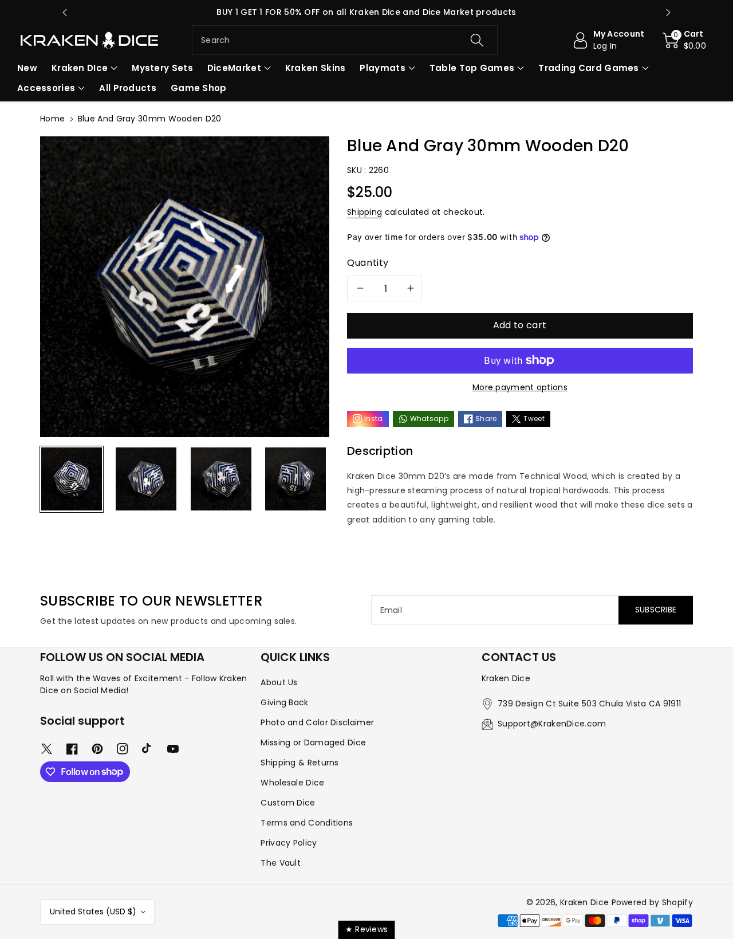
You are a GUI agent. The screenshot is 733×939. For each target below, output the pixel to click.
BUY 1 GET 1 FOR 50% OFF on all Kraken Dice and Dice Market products (366, 12)
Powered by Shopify (652, 902)
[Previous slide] (64, 12)
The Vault (281, 863)
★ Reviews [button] (366, 929)
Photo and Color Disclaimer (317, 722)
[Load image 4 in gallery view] (295, 479)
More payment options (520, 387)
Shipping (364, 212)
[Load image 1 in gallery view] (71, 479)
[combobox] (344, 40)
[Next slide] (668, 12)
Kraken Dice (584, 902)
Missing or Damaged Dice (313, 742)
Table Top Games (472, 68)
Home (52, 118)
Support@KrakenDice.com (552, 723)
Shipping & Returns (299, 762)
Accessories (46, 88)
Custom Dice (288, 802)
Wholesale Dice (292, 782)
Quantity (368, 262)
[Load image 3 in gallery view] (221, 479)
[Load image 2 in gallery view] (146, 479)
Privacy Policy (289, 842)
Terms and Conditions (307, 822)
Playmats (382, 68)
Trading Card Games (588, 68)
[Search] (476, 40)
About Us (279, 682)
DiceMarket (234, 68)
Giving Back (284, 702)
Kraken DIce (80, 68)
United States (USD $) (93, 911)
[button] (685, 40)
